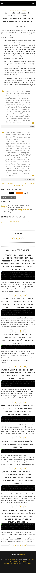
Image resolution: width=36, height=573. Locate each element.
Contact (10, 561)
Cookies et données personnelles (12, 563)
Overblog (22, 554)
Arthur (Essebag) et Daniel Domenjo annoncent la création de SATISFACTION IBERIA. (18, 17)
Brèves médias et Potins (18, 10)
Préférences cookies (26, 563)
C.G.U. (24, 561)
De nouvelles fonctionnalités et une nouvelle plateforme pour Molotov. (18, 444)
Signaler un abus (18, 561)
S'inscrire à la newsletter (8, 197)
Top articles (31, 559)
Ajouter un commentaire (14, 221)
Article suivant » (30, 183)
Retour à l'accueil (18, 186)
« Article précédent (7, 183)
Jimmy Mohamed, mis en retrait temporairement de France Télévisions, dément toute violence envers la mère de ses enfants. (18, 477)
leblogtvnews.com (24, 210)
